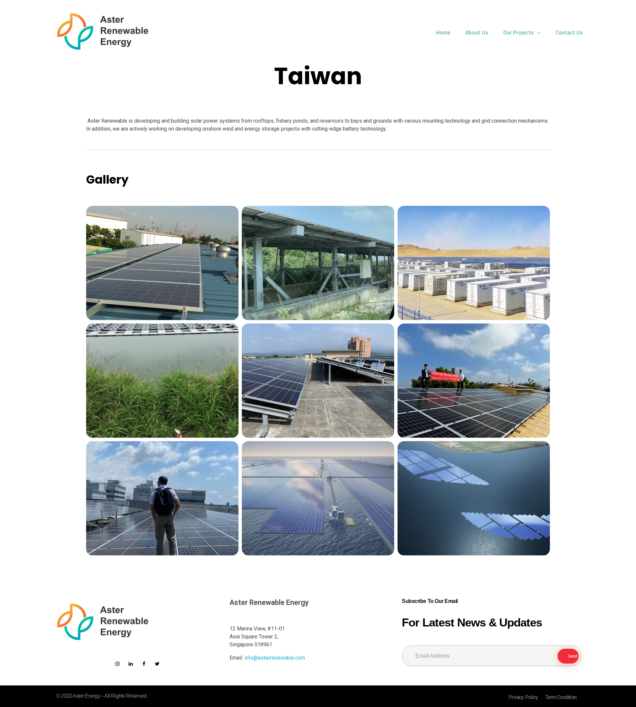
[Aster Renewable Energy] (102, 31)
